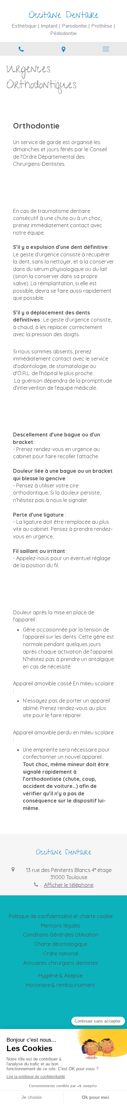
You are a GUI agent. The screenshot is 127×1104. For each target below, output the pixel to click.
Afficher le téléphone (68, 885)
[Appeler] (21, 49)
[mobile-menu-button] (106, 49)
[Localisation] (63, 49)
